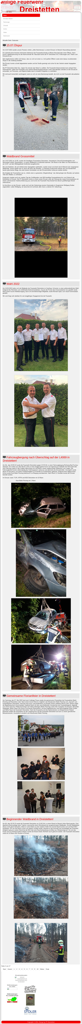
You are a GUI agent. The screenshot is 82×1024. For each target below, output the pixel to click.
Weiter (42, 969)
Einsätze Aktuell (7, 18)
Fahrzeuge (6, 22)
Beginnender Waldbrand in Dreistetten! (30, 819)
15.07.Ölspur (14, 45)
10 (37, 969)
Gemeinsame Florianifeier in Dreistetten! (31, 695)
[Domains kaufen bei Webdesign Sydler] (30, 1014)
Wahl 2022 (13, 283)
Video (5, 32)
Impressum (6, 36)
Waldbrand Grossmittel (20, 156)
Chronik (5, 25)
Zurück (10, 969)
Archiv (5, 29)
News (5, 15)
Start (4, 969)
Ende (47, 969)
